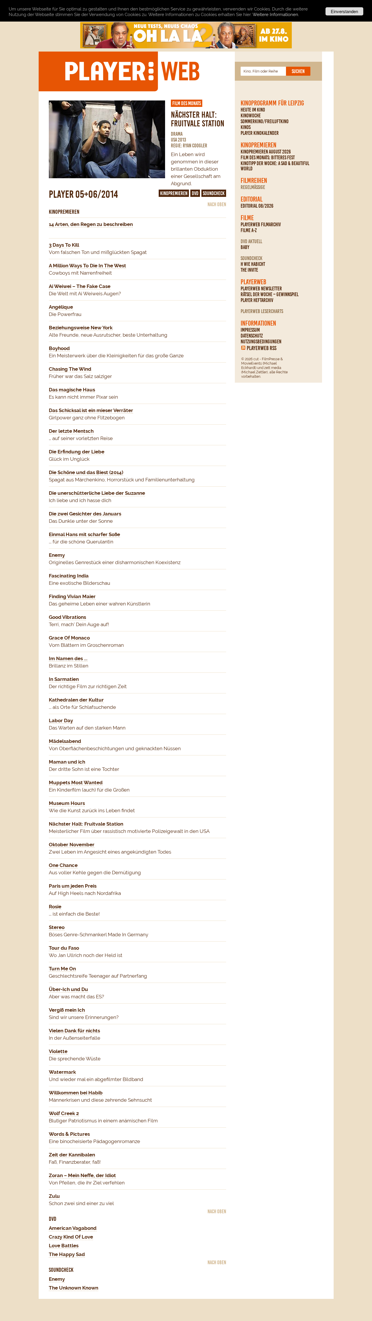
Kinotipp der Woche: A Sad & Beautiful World (275, 166)
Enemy (57, 1279)
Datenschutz (252, 335)
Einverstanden (344, 11)
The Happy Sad (67, 1254)
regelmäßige (253, 187)
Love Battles (63, 1245)
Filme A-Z (249, 230)
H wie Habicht (253, 264)
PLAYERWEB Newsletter (261, 288)
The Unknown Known (73, 1288)
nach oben (217, 204)
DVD (195, 193)
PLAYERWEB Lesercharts (262, 311)
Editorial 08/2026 (257, 206)
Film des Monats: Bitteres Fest (268, 157)
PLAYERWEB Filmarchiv (261, 224)
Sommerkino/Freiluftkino (265, 121)
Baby (245, 247)
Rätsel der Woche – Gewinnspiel (269, 294)
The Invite (249, 270)
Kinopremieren (258, 145)
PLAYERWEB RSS (261, 348)
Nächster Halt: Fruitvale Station (197, 119)
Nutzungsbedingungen (261, 341)
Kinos (246, 127)
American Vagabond (72, 1228)
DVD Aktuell (251, 241)
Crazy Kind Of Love (71, 1237)
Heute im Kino (253, 109)
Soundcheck (251, 258)
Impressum (250, 330)
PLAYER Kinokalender (260, 133)
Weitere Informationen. (276, 14)
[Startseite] (132, 71)
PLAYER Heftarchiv (257, 300)
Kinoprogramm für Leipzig (272, 103)
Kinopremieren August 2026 (266, 151)
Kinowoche (251, 115)
